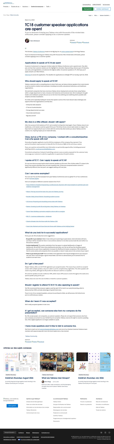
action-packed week (67, 51)
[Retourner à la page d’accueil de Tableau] (9, 4)
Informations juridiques (9, 437)
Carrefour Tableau (58, 415)
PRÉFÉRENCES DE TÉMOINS (9, 439)
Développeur (35, 432)
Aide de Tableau (100, 407)
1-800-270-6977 (96, 4)
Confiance (21, 432)
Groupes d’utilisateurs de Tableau (62, 404)
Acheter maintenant (102, 9)
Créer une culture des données (34, 404)
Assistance (99, 399)
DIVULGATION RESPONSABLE (47, 437)
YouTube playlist (34, 178)
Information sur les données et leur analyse (37, 407)
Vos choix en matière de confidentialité (30, 439)
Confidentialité (35, 437)
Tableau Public (57, 401)
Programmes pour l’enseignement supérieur (64, 418)
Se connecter (106, 4)
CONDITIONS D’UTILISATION (23, 437)
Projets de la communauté (60, 413)
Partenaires (83, 399)
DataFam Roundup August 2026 (19, 378)
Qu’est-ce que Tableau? (33, 399)
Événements (56, 421)
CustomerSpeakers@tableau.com (49, 329)
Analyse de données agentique (34, 401)
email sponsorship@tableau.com (45, 149)
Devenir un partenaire (86, 404)
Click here (28, 75)
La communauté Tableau (60, 399)
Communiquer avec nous (32, 413)
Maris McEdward (35, 41)
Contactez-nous (87, 4)
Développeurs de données (60, 410)
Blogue (8, 15)
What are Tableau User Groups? (56, 378)
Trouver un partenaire (86, 401)
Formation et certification (102, 404)
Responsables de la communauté (62, 407)
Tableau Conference (39, 51)
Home (4, 15)
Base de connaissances (102, 401)
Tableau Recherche (31, 410)
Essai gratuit (88, 9)
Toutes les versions (101, 410)
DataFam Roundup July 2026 (91, 378)
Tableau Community (14, 15)
